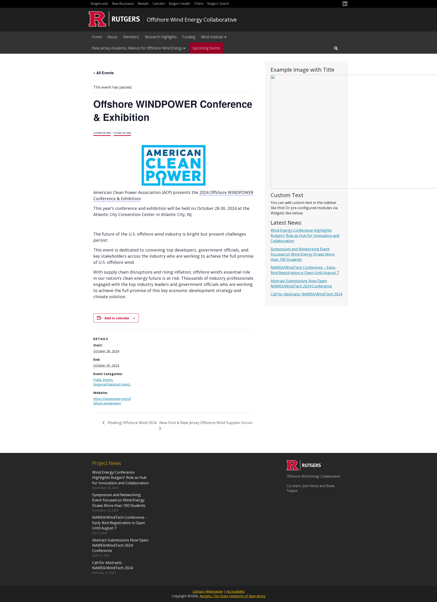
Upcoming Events (206, 48)
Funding (188, 36)
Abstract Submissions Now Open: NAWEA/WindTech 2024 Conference (301, 283)
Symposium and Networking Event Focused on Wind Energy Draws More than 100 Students (303, 254)
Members (131, 36)
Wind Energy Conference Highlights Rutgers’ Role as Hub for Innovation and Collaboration (305, 235)
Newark (143, 3)
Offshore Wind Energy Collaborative (192, 19)
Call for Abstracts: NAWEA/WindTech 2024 (306, 294)
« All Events (103, 72)
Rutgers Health (179, 3)
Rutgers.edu (99, 3)
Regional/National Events (111, 384)
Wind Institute (212, 36)
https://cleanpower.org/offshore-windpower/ (112, 400)
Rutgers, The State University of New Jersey (232, 596)
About (112, 36)
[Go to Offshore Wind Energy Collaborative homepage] (304, 469)
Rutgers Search (218, 3)
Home (97, 36)
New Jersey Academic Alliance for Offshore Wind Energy (137, 48)
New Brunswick (123, 3)
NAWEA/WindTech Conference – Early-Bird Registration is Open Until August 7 (305, 270)
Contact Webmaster (208, 591)
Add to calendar (116, 318)
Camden (158, 3)
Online (198, 3)
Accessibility (236, 591)
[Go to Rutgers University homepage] (114, 19)
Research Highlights (161, 36)
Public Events (103, 380)
